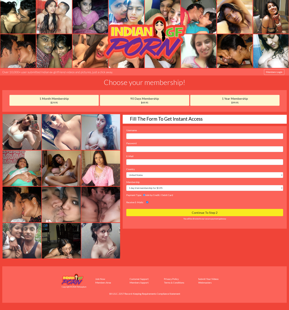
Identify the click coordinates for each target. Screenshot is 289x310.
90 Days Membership (144, 100)
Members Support (139, 282)
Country (130, 169)
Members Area (103, 282)
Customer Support (139, 278)
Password (131, 143)
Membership (133, 182)
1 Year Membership (235, 100)
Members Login (274, 71)
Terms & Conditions (174, 282)
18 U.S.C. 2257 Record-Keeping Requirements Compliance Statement (144, 293)
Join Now (100, 278)
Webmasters (205, 282)
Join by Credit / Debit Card (159, 195)
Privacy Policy (171, 278)
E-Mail (129, 156)
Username (131, 130)
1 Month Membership (54, 100)
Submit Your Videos (208, 278)
